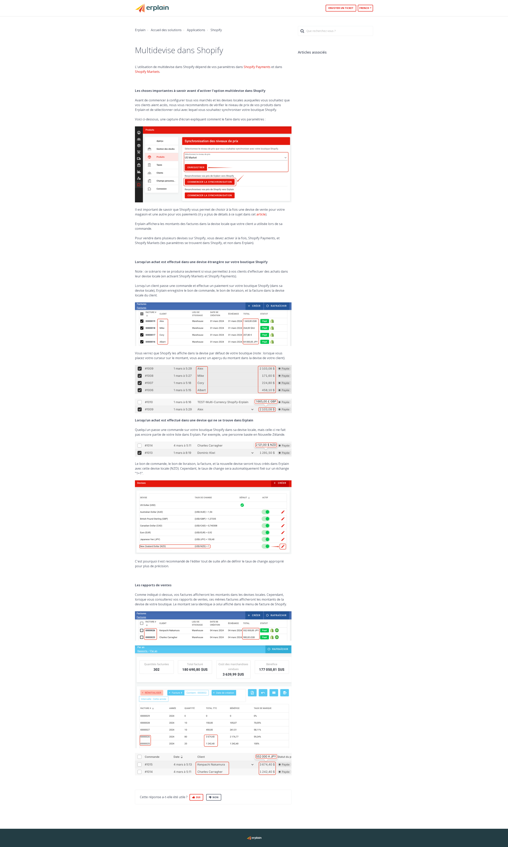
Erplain (140, 30)
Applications (196, 30)
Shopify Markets (147, 71)
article (261, 214)
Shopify (216, 30)
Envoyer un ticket (340, 8)
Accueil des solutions (166, 30)
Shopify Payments (257, 67)
